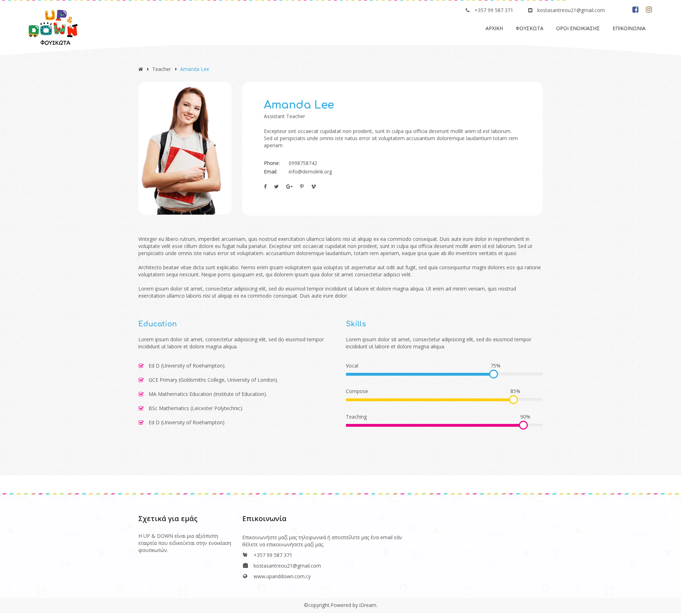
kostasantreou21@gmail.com (571, 10)
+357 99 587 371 (494, 10)
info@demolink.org (310, 171)
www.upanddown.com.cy (282, 576)
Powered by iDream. (354, 605)
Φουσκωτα (529, 28)
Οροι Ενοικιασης (578, 28)
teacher (161, 69)
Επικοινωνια (629, 28)
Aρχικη (494, 28)
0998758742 (303, 163)
